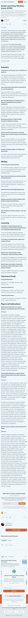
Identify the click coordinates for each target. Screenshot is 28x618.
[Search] (25, 556)
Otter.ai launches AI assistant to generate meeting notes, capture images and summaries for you (14, 134)
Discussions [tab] (11, 556)
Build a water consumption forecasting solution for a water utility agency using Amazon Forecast (12, 265)
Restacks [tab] (10, 540)
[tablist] (6, 540)
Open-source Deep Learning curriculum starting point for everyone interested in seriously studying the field (10, 564)
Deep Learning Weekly (10, 566)
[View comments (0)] (7, 24)
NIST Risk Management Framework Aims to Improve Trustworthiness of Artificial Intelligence (13, 102)
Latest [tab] (6, 556)
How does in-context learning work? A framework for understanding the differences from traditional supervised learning (13, 227)
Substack (8, 615)
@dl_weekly (21, 58)
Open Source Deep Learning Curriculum (8, 561)
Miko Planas (6, 19)
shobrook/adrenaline (7, 279)
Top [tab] (2, 556)
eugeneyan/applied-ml (7, 287)
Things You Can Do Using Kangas (10, 164)
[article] (14, 564)
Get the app (20, 612)
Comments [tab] (4, 540)
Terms (20, 607)
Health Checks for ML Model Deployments (12, 189)
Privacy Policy (14, 601)
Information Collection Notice (16, 600)
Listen (25, 20)
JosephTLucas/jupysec (7, 295)
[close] (24, 570)
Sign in (25, 1)
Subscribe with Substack (15, 596)
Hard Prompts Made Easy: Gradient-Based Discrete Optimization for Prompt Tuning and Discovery (13, 375)
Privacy (16, 607)
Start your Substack (10, 612)
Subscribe (20, 1)
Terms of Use (20, 599)
